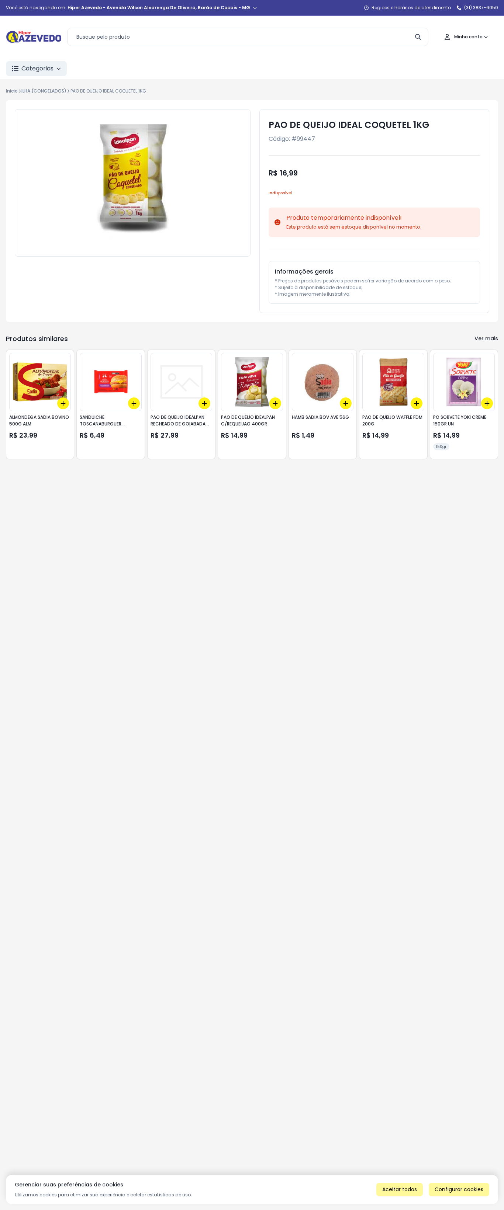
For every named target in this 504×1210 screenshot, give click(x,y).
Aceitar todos (399, 1189)
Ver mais (486, 338)
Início (12, 91)
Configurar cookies (459, 1189)
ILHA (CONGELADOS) (43, 91)
